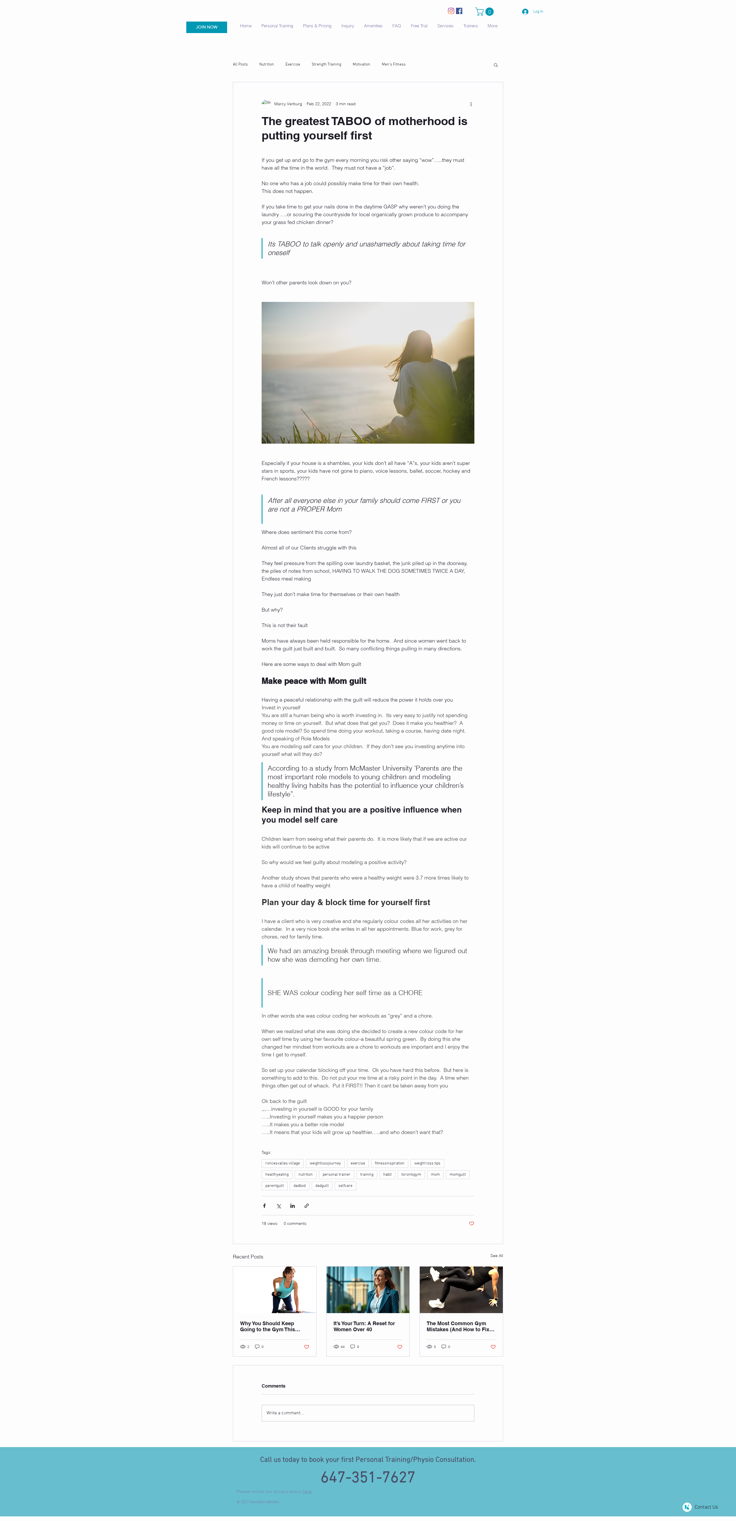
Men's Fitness (394, 64)
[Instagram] (451, 11)
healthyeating (277, 1174)
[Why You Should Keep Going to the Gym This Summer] (274, 1290)
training (366, 1174)
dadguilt (322, 1185)
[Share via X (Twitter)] (278, 1205)
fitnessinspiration (390, 1163)
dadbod (300, 1185)
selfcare (345, 1185)
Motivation (361, 64)
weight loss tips (427, 1163)
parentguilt (274, 1185)
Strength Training (326, 64)
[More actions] (470, 104)
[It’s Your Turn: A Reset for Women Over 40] (368, 1290)
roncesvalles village (282, 1163)
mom (435, 1174)
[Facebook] (459, 11)
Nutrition (266, 64)
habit (387, 1174)
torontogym (411, 1174)
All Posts (240, 64)
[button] (485, 11)
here (307, 1491)
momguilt (458, 1174)
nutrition (305, 1174)
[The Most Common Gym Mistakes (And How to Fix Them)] (461, 1290)
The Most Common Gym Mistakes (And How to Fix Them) (458, 1326)
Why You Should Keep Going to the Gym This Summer (267, 1326)
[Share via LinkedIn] (292, 1205)
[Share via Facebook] (264, 1205)
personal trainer (336, 1174)
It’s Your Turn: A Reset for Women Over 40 (364, 1326)
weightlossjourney (325, 1163)
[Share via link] (306, 1205)
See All (496, 1255)
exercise (358, 1163)
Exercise (292, 64)
